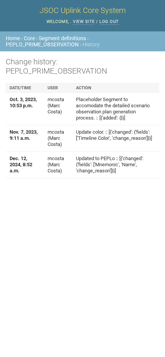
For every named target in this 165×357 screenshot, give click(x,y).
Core (29, 38)
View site (84, 21)
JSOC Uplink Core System (83, 10)
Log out (109, 21)
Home (13, 38)
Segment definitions (62, 38)
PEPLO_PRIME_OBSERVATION (42, 44)
